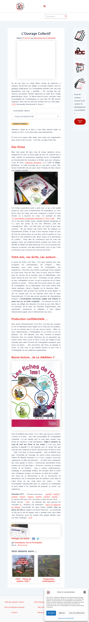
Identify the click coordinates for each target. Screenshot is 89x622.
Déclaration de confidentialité (66, 618)
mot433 (39, 497)
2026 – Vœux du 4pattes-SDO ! (23, 580)
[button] (85, 592)
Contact (14, 612)
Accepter (51, 613)
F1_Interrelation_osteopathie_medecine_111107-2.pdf (33, 218)
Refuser (62, 613)
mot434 (47, 497)
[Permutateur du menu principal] (44, 6)
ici (20, 504)
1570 (13, 104)
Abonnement (23, 545)
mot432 (31, 497)
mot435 (55, 497)
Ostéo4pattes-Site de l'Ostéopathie (45, 38)
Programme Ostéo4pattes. (48, 580)
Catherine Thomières (33, 162)
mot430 (15, 497)
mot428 (49, 494)
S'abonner (79, 122)
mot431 (23, 497)
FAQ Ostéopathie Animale (14, 607)
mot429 (56, 494)
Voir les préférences (77, 613)
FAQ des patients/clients (14, 602)
